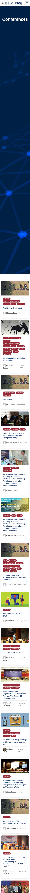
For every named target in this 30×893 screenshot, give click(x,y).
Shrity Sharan (10, 404)
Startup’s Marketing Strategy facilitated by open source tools (15, 742)
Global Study (7, 348)
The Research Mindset (12, 308)
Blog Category (12, 560)
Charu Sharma (11, 792)
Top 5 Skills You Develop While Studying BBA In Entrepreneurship (13, 435)
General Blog (21, 346)
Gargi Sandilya (11, 535)
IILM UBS (16, 351)
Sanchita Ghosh (11, 584)
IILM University (21, 304)
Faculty (13, 346)
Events (13, 304)
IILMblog (9, 490)
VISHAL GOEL (11, 828)
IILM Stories (13, 571)
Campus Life (7, 298)
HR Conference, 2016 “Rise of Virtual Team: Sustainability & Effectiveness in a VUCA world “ (14, 861)
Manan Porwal (11, 621)
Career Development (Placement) (11, 301)
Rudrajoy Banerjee (12, 442)
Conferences (7, 304)
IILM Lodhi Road (7, 351)
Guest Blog (14, 348)
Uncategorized (15, 648)
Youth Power (8, 399)
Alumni (5, 338)
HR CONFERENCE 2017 (12, 653)
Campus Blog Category (14, 338)
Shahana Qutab (11, 313)
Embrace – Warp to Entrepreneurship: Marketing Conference (15, 577)
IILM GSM (21, 348)
